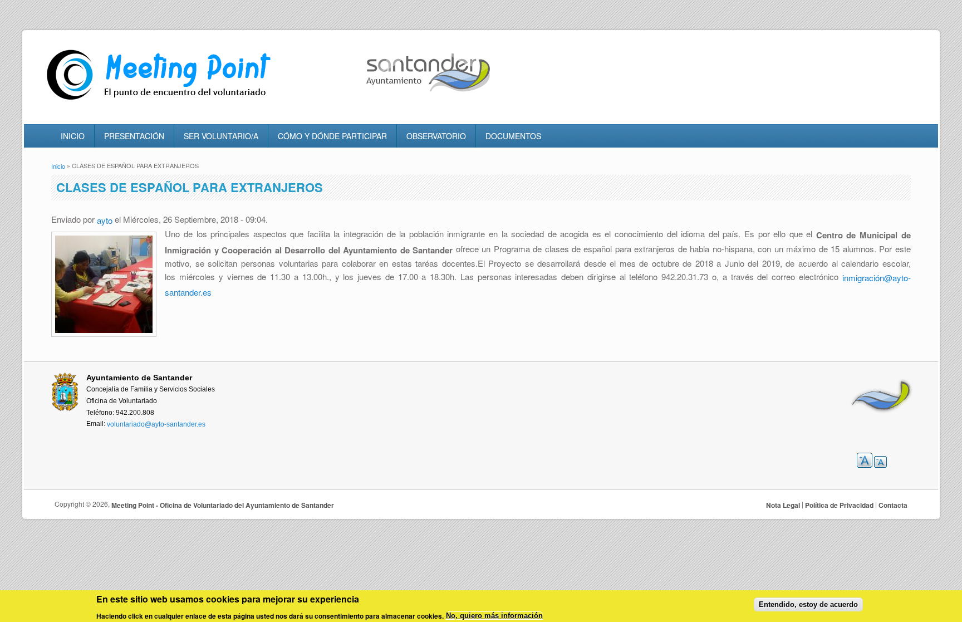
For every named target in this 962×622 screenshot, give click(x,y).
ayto (104, 220)
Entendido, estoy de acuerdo (808, 604)
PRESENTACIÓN (134, 135)
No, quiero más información (494, 616)
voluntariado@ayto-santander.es (156, 424)
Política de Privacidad (839, 505)
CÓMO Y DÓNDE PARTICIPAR (332, 135)
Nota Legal (783, 505)
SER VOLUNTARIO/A (221, 135)
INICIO (73, 135)
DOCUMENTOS (513, 135)
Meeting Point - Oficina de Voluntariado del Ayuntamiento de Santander (222, 505)
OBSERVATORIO (436, 135)
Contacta (892, 505)
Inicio (58, 165)
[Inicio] (161, 100)
